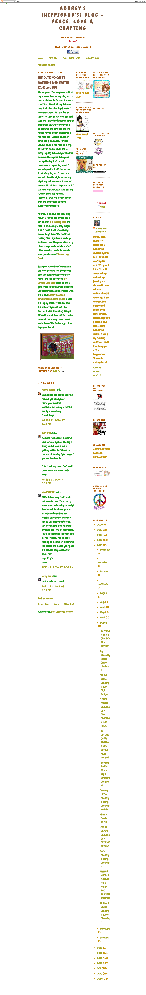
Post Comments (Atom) (62, 611)
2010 (100, 973)
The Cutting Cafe (58, 222)
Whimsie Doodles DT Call (104, 818)
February (105, 928)
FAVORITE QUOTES (46, 65)
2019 (100, 529)
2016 (100, 545)
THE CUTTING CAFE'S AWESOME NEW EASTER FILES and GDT (53, 82)
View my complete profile (98, 371)
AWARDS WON (92, 58)
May (102, 612)
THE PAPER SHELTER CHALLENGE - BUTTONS (105, 638)
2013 (100, 958)
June (102, 607)
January (104, 937)
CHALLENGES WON (72, 58)
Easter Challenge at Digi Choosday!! (105, 859)
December (105, 549)
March (103, 622)
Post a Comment (45, 598)
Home (40, 58)
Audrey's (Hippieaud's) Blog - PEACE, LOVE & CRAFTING (73, 18)
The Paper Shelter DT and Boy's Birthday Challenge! (105, 774)
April (103, 617)
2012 (100, 963)
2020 (100, 524)
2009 (100, 978)
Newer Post (43, 604)
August (103, 593)
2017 (100, 540)
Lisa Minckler (48, 492)
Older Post (69, 604)
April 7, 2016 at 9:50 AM (58, 567)
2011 (99, 968)
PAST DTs (53, 58)
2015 (100, 947)
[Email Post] (62, 371)
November (103, 562)
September (103, 584)
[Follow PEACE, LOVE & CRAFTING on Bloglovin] (98, 191)
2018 (100, 535)
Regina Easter (48, 389)
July (102, 602)
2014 (100, 953)
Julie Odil (46, 432)
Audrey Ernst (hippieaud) (102, 230)
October (104, 571)
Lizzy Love (47, 576)
